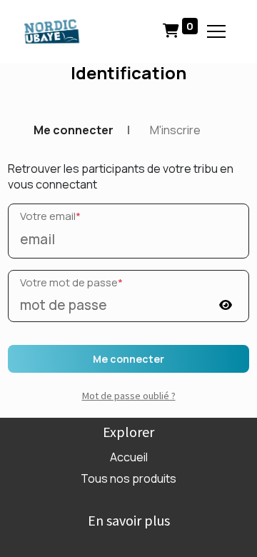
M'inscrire (175, 130)
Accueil (129, 457)
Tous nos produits (128, 478)
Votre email (50, 216)
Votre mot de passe (71, 282)
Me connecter (74, 130)
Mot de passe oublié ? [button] (129, 395)
